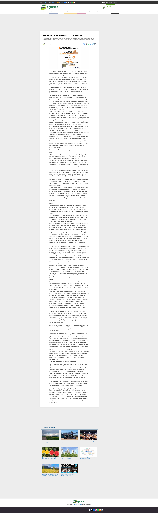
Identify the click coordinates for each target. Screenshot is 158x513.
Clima (61, 11)
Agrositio (48, 43)
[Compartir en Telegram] (93, 43)
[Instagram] (70, 2)
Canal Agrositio (70, 11)
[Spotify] (72, 2)
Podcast (91, 11)
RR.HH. (98, 11)
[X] (66, 2)
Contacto (106, 11)
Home (45, 11)
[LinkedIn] (68, 2)
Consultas (31, 509)
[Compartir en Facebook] (84, 43)
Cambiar (61, 2)
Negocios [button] (53, 11)
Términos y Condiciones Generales (21, 509)
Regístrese (115, 2)
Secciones (81, 11)
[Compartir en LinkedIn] (90, 43)
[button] (116, 5)
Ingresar (110, 2)
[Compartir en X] (86, 43)
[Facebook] (65, 2)
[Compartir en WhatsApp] (88, 43)
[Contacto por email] (102, 509)
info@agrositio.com (78, 504)
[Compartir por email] (95, 43)
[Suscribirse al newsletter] (74, 2)
